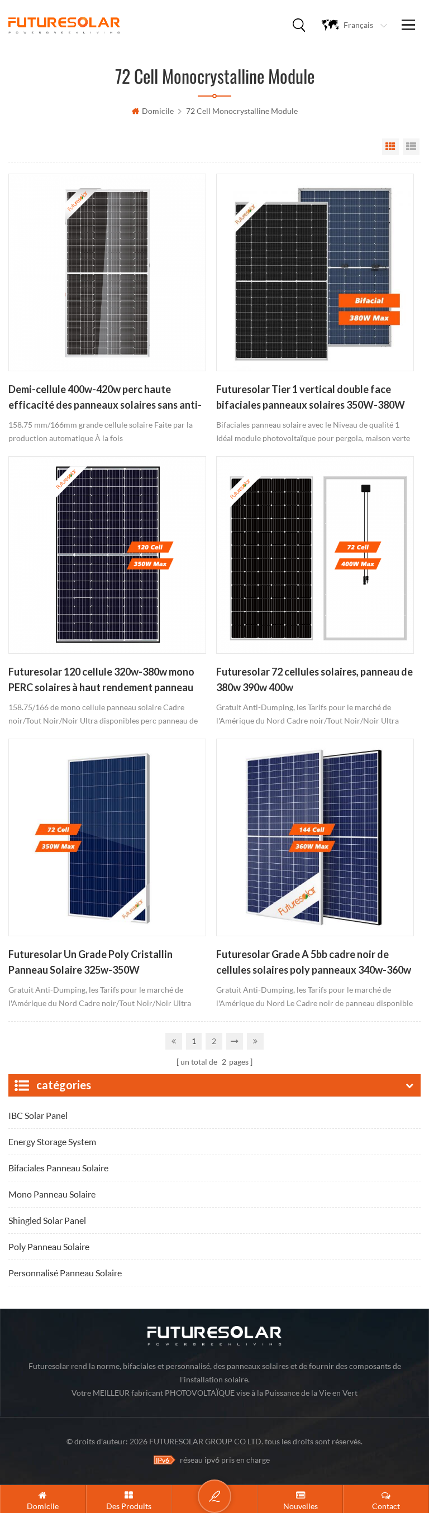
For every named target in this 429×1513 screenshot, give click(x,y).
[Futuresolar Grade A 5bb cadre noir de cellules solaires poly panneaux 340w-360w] (315, 837)
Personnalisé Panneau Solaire (65, 1272)
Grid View (390, 146)
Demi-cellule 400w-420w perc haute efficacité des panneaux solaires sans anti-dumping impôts (105, 398)
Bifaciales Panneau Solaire (58, 1167)
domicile (158, 111)
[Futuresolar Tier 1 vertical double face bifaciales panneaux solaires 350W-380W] (315, 272)
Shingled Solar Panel (47, 1220)
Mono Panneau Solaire (52, 1194)
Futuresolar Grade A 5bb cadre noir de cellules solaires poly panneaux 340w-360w (313, 962)
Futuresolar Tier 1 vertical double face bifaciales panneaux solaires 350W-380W (310, 397)
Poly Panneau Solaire (48, 1246)
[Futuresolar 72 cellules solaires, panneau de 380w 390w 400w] (315, 555)
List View (411, 146)
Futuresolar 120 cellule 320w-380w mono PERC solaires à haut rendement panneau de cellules (101, 680)
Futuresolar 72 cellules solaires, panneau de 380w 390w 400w (314, 679)
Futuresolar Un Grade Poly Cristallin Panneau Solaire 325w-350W (90, 962)
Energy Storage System (52, 1141)
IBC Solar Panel (38, 1115)
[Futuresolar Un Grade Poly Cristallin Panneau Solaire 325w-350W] (107, 837)
